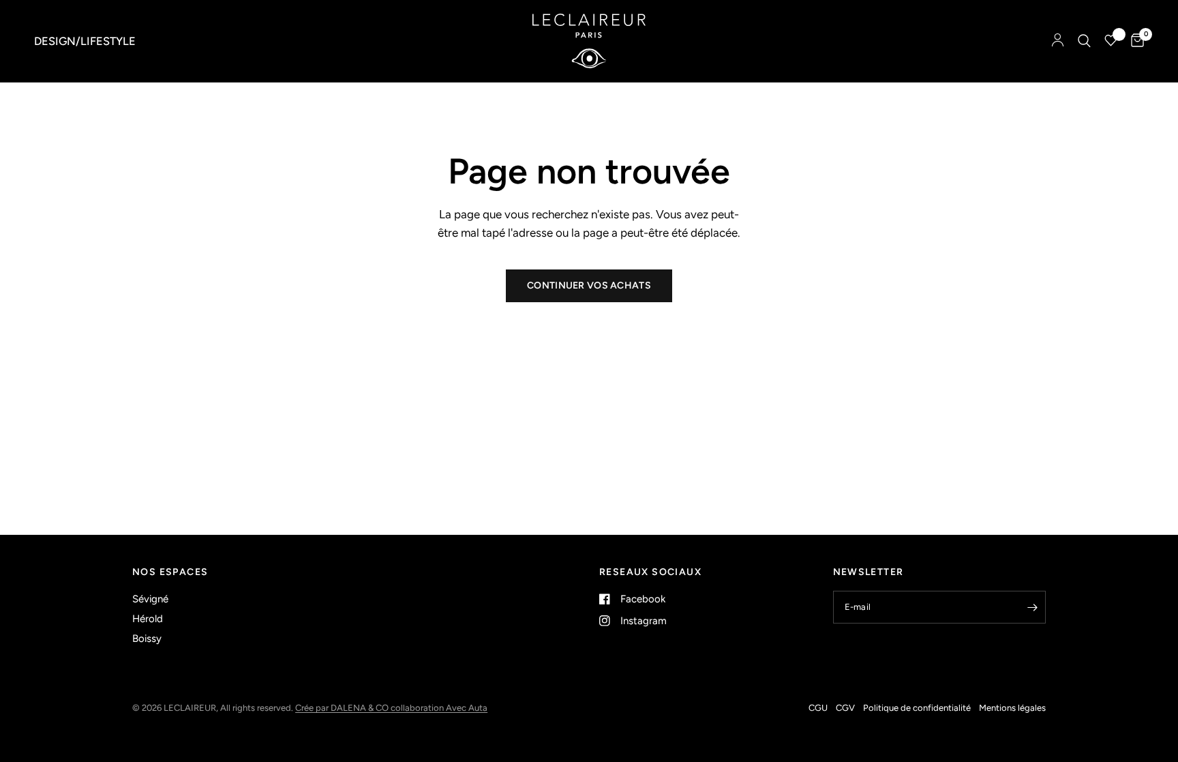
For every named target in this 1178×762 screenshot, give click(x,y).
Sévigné (150, 599)
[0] (1134, 41)
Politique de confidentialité (917, 708)
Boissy (147, 638)
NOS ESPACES (170, 572)
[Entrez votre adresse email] (1032, 607)
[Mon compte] (1057, 41)
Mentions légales (1012, 708)
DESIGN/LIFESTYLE (85, 41)
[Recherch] (1084, 41)
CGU (818, 708)
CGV (845, 708)
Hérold (147, 619)
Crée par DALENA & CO (343, 708)
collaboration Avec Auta (439, 708)
